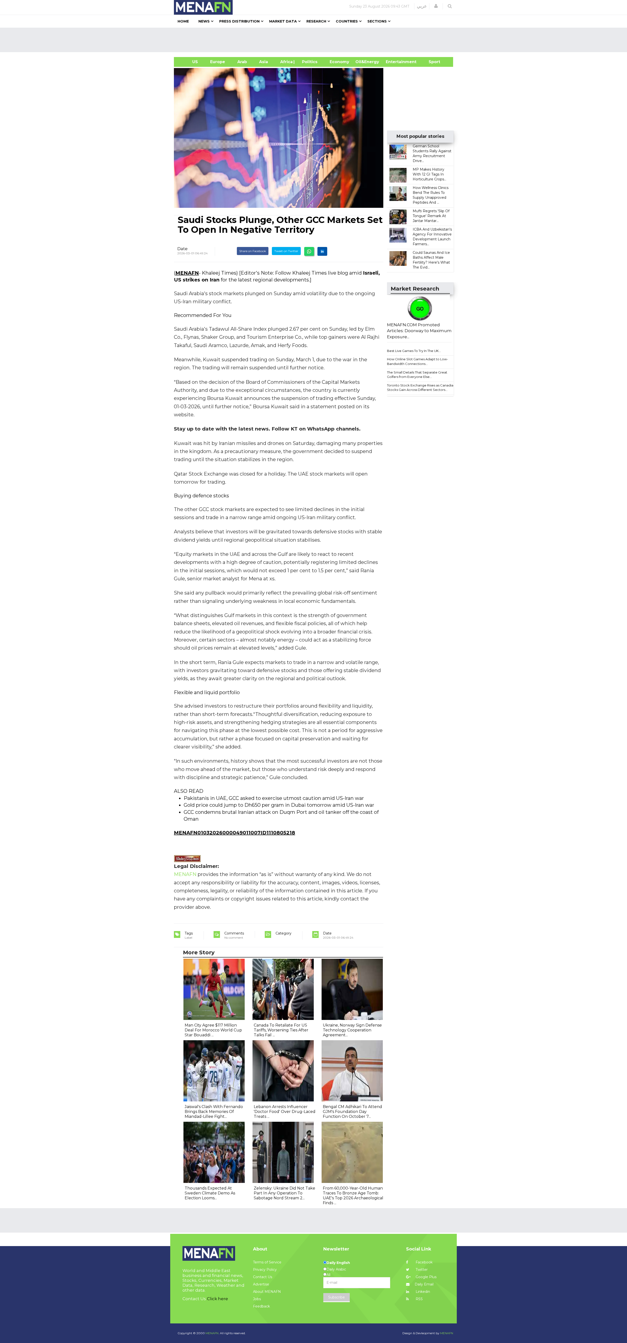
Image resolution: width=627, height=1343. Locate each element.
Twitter (421, 1269)
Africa (286, 61)
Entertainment (393, 61)
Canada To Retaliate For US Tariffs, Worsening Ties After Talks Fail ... (281, 1030)
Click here (217, 1298)
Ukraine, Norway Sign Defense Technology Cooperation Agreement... (352, 1030)
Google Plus (425, 1277)
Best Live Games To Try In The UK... (414, 351)
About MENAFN (267, 1291)
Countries (347, 21)
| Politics (308, 61)
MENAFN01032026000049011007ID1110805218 (234, 833)
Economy (339, 61)
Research (316, 21)
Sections (377, 21)
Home (183, 21)
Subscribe (336, 1297)
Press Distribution (239, 21)
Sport (431, 61)
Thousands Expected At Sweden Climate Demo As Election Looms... (210, 1193)
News (204, 21)
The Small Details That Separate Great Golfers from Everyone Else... (417, 374)
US (189, 61)
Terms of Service (267, 1262)
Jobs (257, 1299)
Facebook (424, 1262)
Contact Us (262, 1277)
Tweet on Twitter (286, 251)
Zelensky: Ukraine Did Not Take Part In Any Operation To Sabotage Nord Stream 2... (284, 1193)
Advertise (261, 1284)
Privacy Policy (265, 1269)
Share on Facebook (252, 251)
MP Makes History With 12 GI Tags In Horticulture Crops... (429, 174)
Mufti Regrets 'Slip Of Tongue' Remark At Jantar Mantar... (431, 216)
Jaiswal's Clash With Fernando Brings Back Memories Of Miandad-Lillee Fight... (214, 1111)
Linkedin (422, 1291)
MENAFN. (212, 1333)
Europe (217, 61)
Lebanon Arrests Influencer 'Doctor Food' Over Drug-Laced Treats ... (284, 1111)
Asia (263, 61)
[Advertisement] (315, 40)
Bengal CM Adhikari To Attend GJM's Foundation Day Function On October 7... (352, 1111)
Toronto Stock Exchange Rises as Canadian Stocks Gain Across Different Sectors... (421, 387)
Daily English (338, 1263)
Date (182, 248)
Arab (242, 61)
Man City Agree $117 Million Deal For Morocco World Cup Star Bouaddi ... (213, 1030)
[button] (436, 6)
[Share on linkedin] (322, 251)
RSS (419, 1299)
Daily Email (424, 1284)
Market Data (283, 21)
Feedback (261, 1306)
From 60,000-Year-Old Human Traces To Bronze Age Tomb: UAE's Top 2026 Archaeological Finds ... (353, 1195)
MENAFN (187, 273)
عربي (422, 6)
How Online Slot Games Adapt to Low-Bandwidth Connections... (417, 361)
